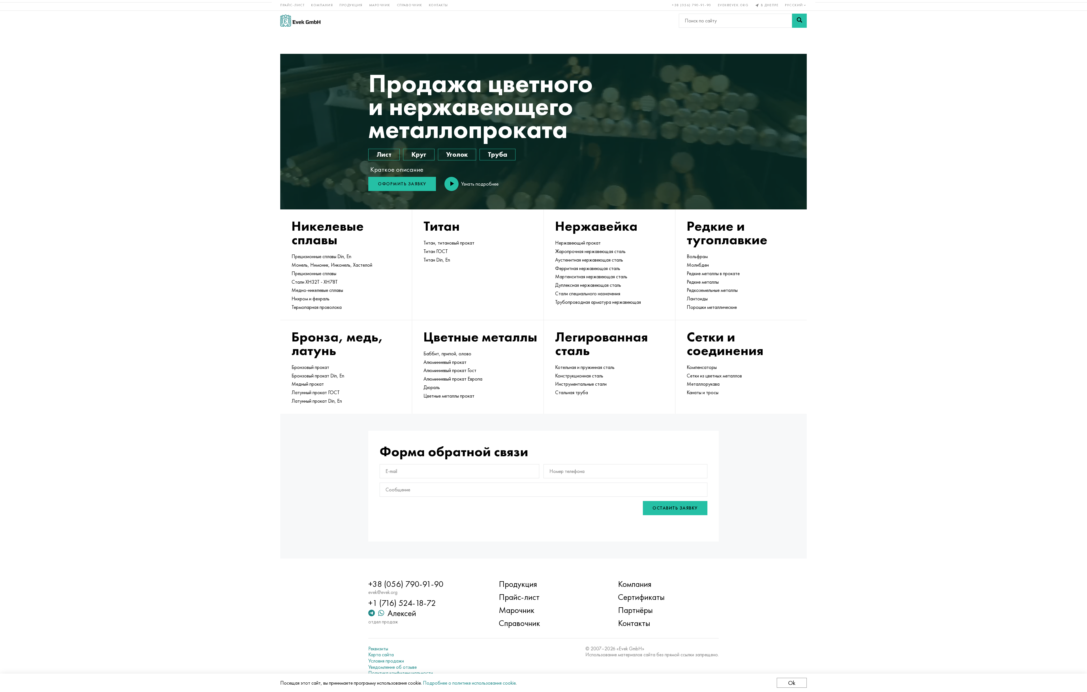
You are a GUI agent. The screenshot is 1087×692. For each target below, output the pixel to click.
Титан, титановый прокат (448, 243)
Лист (383, 154)
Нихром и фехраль (310, 299)
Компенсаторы (702, 367)
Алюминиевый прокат (445, 362)
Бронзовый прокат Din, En (318, 376)
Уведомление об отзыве (392, 667)
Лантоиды (697, 299)
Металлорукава (703, 384)
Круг (418, 154)
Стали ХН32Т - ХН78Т (315, 282)
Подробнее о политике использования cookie (469, 683)
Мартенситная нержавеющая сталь (591, 276)
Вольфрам (697, 256)
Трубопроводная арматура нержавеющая (598, 302)
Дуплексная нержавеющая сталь (588, 285)
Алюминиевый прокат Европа (452, 379)
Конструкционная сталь (579, 376)
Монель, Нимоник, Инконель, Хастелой (332, 265)
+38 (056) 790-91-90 (691, 5)
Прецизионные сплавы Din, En (321, 256)
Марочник (379, 5)
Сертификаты (641, 597)
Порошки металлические (712, 307)
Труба (497, 154)
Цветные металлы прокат (448, 396)
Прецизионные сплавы (314, 273)
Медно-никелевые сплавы (317, 290)
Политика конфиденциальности (400, 673)
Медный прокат (308, 384)
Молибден (698, 265)
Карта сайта (381, 654)
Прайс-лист (292, 5)
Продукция (351, 5)
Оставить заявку (675, 508)
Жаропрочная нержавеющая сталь (590, 251)
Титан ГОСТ (435, 251)
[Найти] (799, 21)
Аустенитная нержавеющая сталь (589, 260)
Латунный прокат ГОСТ (316, 392)
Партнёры (635, 610)
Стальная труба (571, 392)
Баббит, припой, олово (447, 353)
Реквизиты (378, 649)
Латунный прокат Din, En (317, 401)
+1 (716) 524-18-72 (402, 603)
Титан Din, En (436, 260)
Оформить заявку (402, 184)
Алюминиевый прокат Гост (449, 370)
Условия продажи (386, 661)
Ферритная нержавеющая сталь (587, 268)
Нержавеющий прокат (578, 243)
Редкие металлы (703, 282)
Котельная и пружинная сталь (585, 367)
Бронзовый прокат (310, 367)
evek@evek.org (733, 5)
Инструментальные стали (581, 384)
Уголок (457, 154)
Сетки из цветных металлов (714, 376)
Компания (322, 5)
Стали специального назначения (587, 293)
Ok (791, 683)
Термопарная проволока (317, 307)
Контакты (438, 5)
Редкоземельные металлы (712, 290)
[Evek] (300, 20)
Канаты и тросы (702, 392)
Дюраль (431, 387)
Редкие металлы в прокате (713, 273)
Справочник (409, 5)
